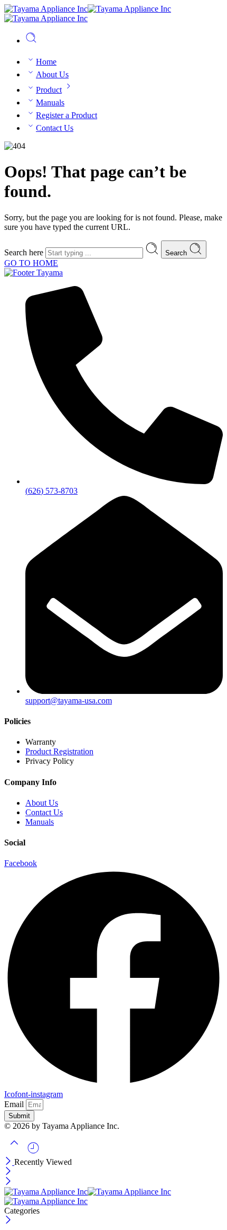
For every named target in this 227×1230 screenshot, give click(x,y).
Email (15, 1104)
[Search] (31, 40)
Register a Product (66, 115)
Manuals (50, 102)
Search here (24, 252)
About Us (52, 74)
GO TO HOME (31, 263)
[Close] (9, 1161)
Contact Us (54, 127)
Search (177, 253)
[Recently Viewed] (33, 1151)
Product (49, 89)
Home (46, 61)
